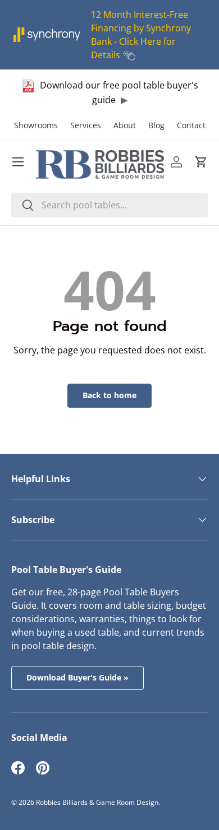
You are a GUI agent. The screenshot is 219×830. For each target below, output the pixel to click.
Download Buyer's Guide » (77, 677)
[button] (201, 162)
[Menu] (18, 162)
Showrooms (36, 125)
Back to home (109, 395)
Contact (191, 125)
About (124, 125)
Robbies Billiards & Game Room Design (97, 802)
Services (85, 125)
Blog (156, 125)
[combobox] (109, 205)
